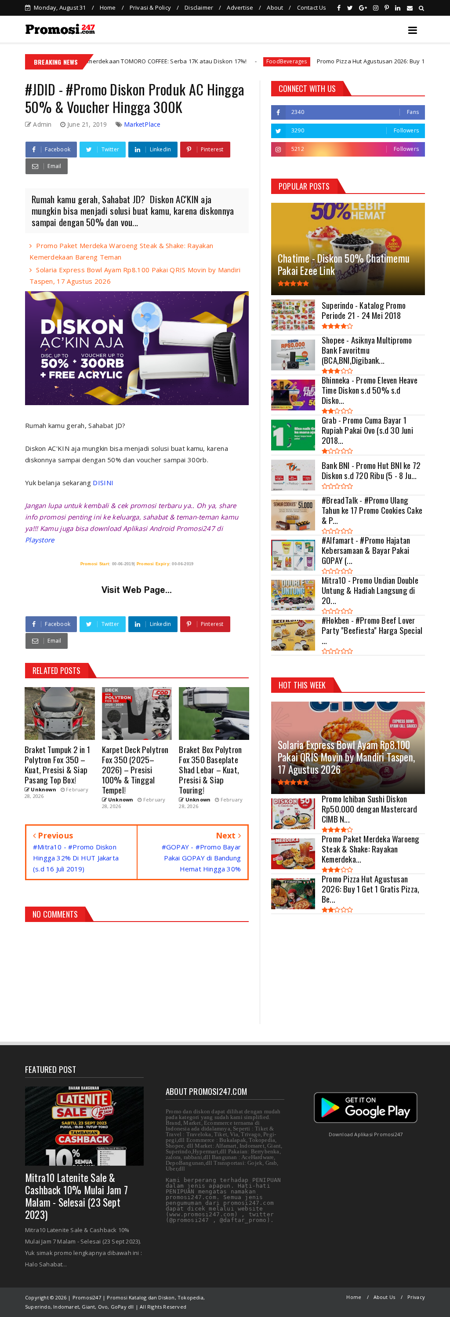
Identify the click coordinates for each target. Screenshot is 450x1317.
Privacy (416, 1297)
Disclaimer (199, 7)
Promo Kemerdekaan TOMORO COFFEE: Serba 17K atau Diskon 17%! (107, 61)
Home (108, 7)
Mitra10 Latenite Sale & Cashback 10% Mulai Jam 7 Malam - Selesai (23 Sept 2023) (76, 1196)
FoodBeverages (239, 61)
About (275, 7)
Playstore (39, 539)
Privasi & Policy (150, 7)
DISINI (103, 482)
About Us (385, 1297)
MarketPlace (142, 124)
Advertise (240, 7)
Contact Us (312, 7)
